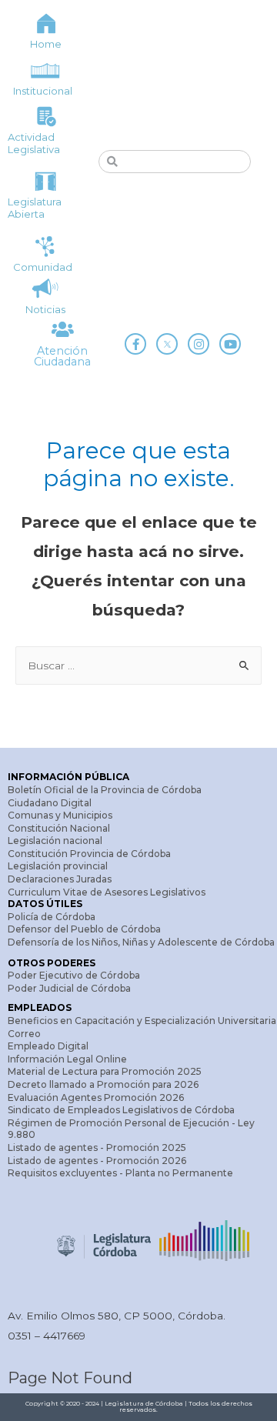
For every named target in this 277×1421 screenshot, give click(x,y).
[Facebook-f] (135, 344)
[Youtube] (230, 344)
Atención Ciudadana (62, 356)
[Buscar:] (138, 665)
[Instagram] (198, 344)
